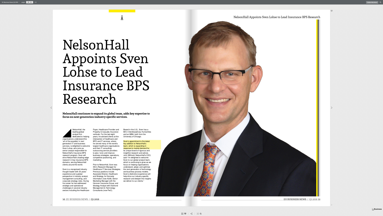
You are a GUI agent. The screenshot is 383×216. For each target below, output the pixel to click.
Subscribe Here (372, 2)
